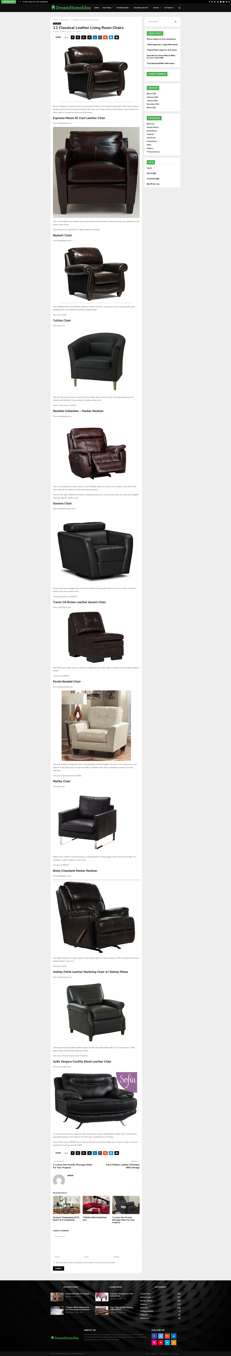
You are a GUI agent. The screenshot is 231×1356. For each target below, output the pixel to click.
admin (57, 31)
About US (154, 1354)
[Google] (215, 2)
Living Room (57, 23)
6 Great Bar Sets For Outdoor (77, 1293)
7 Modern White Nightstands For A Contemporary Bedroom (77, 1308)
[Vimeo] (226, 2)
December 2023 (153, 104)
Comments (153, 179)
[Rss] (229, 2)
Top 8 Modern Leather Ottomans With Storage (123, 1166)
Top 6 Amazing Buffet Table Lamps (160, 63)
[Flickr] (220, 2)
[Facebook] (209, 2)
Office (156, 7)
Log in (149, 168)
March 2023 (151, 108)
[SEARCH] (175, 21)
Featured (107, 7)
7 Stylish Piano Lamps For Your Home (162, 50)
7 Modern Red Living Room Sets (95, 1218)
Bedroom (150, 124)
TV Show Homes (153, 152)
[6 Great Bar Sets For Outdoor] (57, 1297)
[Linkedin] (218, 2)
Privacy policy (174, 1354)
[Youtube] (223, 2)
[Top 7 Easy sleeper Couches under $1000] (101, 1310)
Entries (151, 173)
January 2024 (152, 101)
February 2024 (152, 97)
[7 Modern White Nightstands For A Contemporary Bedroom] (57, 1310)
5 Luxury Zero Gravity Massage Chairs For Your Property (72, 1166)
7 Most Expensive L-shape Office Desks (162, 45)
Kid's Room (151, 138)
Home (96, 7)
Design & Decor (141, 7)
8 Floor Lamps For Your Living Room (35, 2)
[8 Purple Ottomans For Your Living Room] (101, 1297)
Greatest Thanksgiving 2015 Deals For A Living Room (66, 1218)
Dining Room (122, 7)
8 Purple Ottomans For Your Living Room (121, 1294)
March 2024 (151, 94)
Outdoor (168, 7)
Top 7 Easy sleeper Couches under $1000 (121, 1308)
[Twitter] (212, 2)
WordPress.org (153, 184)
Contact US (163, 1354)
